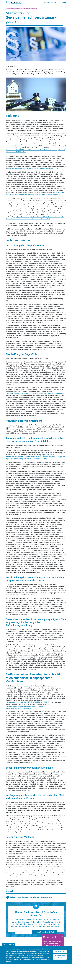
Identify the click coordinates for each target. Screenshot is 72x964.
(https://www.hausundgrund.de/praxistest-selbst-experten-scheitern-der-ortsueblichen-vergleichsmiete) (35, 393)
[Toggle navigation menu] (65, 2)
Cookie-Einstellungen (9, 945)
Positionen (61, 2)
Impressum (8, 961)
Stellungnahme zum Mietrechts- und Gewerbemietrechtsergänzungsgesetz (31, 897)
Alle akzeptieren (59, 951)
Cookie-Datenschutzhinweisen (39, 959)
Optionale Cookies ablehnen (60, 957)
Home (7, 8)
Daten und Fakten (50, 2)
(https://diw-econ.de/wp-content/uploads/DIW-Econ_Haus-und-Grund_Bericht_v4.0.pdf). (34, 168)
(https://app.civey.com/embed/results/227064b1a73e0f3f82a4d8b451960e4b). (28, 702)
